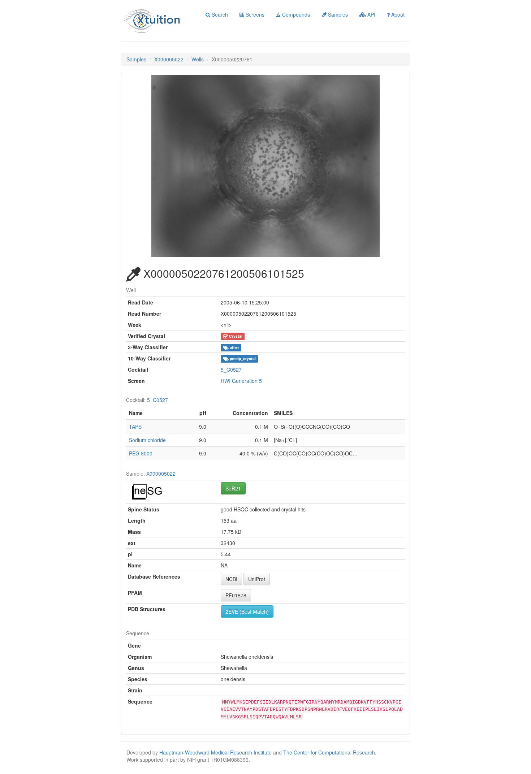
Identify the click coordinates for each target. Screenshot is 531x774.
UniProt (256, 579)
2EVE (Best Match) (247, 611)
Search (219, 14)
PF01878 (235, 595)
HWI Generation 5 (241, 380)
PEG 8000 (140, 453)
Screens (254, 14)
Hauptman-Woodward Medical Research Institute (216, 752)
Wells (197, 59)
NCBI (231, 579)
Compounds (295, 14)
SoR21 (233, 488)
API (370, 14)
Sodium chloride (147, 440)
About (397, 14)
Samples (337, 14)
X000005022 (169, 59)
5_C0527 (231, 369)
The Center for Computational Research (329, 752)
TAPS (135, 426)
